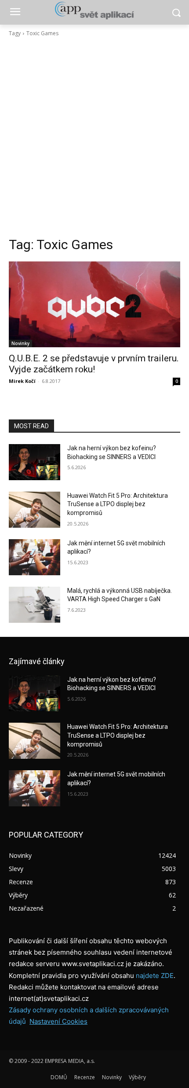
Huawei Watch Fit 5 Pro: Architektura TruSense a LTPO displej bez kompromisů (117, 504)
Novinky (20, 343)
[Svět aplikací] (94, 10)
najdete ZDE (155, 975)
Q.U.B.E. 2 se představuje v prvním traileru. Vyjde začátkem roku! (94, 364)
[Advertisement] (94, 137)
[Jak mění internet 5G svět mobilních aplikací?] (34, 557)
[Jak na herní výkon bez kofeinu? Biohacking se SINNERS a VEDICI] (34, 462)
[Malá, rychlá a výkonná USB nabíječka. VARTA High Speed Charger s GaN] (34, 605)
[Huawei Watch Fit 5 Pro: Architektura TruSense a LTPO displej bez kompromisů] (34, 510)
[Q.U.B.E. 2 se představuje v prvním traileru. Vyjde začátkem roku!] (94, 304)
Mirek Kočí (22, 381)
